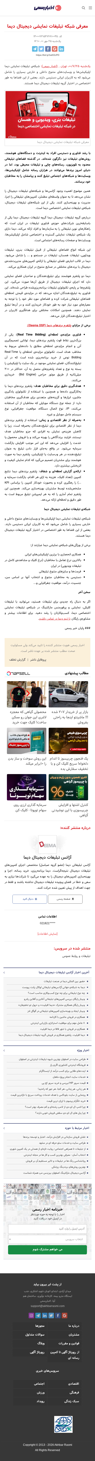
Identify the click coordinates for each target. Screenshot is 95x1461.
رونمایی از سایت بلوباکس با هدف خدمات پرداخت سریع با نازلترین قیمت (48, 1095)
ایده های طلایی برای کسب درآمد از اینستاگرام (62, 1071)
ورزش (41, 1392)
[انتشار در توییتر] (41, 49)
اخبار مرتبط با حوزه (77, 1128)
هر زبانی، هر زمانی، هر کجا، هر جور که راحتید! (62, 1089)
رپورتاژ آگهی (37, 1352)
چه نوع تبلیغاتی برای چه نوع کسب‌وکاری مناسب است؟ (56, 993)
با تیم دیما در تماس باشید (55, 618)
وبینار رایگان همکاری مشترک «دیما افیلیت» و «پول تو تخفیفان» (51, 1005)
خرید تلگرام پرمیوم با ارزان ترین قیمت (66, 1101)
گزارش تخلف (17, 659)
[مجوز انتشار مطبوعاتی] (63, 1425)
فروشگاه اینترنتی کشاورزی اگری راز (68, 1065)
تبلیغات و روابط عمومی (76, 956)
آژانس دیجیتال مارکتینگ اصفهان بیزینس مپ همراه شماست (54, 1173)
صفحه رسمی (64, 899)
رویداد (41, 1401)
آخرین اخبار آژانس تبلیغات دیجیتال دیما (64, 972)
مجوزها (40, 1326)
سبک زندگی (71, 1401)
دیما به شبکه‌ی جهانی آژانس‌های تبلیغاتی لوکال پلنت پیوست (53, 987)
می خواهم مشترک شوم (47, 1249)
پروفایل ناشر (37, 659)
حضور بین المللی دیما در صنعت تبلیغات (64, 981)
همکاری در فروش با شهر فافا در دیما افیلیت (62, 1029)
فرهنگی (74, 1392)
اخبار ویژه (83, 1050)
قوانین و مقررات (69, 1343)
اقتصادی (73, 1384)
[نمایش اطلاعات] (47, 934)
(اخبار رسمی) (50, 66)
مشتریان (74, 1334)
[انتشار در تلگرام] (35, 49)
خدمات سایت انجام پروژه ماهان (69, 1077)
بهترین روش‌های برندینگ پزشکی (69, 1167)
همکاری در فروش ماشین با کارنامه (67, 1017)
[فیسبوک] (58, 1315)
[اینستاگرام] (31, 1315)
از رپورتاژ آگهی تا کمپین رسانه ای (64, 1355)
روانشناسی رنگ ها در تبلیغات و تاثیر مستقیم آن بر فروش (56, 1161)
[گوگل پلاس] (64, 1315)
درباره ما (73, 1326)
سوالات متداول (35, 1334)
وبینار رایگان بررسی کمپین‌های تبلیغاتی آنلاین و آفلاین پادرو (54, 999)
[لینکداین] (45, 1315)
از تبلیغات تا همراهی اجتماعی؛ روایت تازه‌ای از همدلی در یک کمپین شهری (48, 1149)
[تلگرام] (38, 1315)
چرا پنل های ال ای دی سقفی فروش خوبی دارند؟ (60, 1113)
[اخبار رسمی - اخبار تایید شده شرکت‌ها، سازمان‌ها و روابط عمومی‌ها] (48, 8)
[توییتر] (51, 1315)
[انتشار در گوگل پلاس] (54, 49)
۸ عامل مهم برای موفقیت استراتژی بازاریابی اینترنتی (58, 1023)
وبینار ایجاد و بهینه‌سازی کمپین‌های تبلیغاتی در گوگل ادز (56, 1011)
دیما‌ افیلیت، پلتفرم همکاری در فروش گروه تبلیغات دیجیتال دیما (52, 1035)
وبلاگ (41, 1343)
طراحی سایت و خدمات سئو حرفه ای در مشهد (62, 1143)
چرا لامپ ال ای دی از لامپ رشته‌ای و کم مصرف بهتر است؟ (55, 1107)
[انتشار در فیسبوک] (48, 49)
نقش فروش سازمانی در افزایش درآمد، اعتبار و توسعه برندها (54, 1137)
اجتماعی (39, 1384)
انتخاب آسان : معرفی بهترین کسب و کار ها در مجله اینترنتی (55, 1155)
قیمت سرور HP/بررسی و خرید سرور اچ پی (64, 1083)
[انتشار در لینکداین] (61, 49)
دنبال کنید (28, 899)
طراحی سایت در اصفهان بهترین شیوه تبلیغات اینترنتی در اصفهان (52, 1059)
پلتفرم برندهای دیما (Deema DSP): (49, 325)
